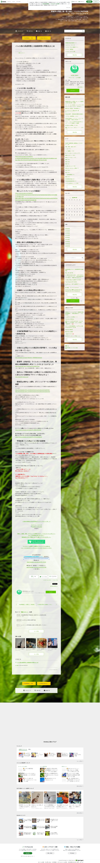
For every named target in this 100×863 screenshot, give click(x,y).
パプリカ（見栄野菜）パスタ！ (72, 116)
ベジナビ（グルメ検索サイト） (72, 47)
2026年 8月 (74, 197)
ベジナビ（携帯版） (69, 49)
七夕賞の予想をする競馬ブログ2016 (73, 279)
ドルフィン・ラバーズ (70, 45)
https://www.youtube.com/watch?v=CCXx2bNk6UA (28, 437)
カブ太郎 (17, 665)
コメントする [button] (44, 576)
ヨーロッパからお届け (22, 766)
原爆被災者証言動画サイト (71, 42)
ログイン (96, 1)
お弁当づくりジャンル (23, 749)
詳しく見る (50, 853)
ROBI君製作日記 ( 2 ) (69, 179)
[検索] (83, 31)
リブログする (53, 577)
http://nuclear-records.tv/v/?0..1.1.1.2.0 (36, 562)
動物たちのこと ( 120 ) (70, 155)
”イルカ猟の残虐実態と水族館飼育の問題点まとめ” (27, 662)
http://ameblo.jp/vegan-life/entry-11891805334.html (28, 357)
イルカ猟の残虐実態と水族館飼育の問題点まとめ (35, 46)
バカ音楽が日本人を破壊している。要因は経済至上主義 (45, 38)
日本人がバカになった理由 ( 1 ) (72, 168)
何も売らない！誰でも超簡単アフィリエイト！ (74, 285)
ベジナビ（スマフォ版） (70, 51)
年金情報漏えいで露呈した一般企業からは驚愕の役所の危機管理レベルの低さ (30, 38)
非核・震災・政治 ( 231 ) (70, 146)
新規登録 (89, 1)
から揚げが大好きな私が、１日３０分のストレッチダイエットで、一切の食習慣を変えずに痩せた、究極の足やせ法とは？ (74, 276)
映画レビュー (64, 766)
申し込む (72, 853)
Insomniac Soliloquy (69, 319)
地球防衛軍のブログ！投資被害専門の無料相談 (74, 270)
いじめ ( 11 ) (68, 148)
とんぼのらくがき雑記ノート (71, 316)
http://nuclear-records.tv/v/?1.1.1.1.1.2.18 (36, 567)
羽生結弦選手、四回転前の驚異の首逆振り (74, 114)
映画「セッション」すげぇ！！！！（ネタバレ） (74, 128)
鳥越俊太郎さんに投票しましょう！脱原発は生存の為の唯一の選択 (74, 102)
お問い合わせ (48, 862)
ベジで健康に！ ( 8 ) (69, 151)
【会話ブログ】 (69, 333)
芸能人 (29, 749)
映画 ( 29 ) (67, 159)
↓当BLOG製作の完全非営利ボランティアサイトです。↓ (36, 521)
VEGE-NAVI (74, 75)
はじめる (28, 853)
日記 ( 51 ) (67, 172)
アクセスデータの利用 (63, 862)
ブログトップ (20, 31)
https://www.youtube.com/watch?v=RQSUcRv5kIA (28, 430)
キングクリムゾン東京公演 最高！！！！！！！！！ (72, 111)
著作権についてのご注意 (72, 347)
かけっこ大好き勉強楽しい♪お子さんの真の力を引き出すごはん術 (74, 326)
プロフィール (71, 77)
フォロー (51, 592)
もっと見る (36, 631)
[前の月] (70, 198)
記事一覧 (30, 31)
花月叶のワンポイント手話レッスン (73, 336)
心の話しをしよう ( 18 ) (70, 166)
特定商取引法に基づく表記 (74, 862)
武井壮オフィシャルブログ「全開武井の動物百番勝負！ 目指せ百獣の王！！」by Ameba (74, 313)
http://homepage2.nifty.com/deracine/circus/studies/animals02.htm (32, 391)
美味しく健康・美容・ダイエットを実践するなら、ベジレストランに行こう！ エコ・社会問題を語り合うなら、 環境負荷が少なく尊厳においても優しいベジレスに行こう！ (36, 535)
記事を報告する (54, 586)
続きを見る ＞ (81, 87)
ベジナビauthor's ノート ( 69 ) (72, 183)
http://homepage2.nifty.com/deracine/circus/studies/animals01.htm (32, 390)
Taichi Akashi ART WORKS (71, 281)
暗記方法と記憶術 (69, 331)
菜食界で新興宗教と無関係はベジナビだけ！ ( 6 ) (73, 144)
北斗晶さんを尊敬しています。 (72, 125)
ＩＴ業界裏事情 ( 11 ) (69, 174)
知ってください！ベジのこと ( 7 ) (72, 153)
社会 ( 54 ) (67, 170)
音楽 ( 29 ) (67, 161)
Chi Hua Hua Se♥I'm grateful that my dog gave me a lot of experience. (73, 290)
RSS (68, 346)
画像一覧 (40, 31)
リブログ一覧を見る (53, 669)
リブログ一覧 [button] (55, 580)
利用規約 (55, 862)
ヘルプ (82, 862)
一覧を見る (74, 55)
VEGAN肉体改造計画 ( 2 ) (70, 181)
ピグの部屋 (78, 77)
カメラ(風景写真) (43, 766)
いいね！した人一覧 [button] (46, 580)
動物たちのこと (21, 52)
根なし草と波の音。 (69, 272)
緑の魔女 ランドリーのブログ (72, 287)
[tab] (23, 749)
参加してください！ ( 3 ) (70, 157)
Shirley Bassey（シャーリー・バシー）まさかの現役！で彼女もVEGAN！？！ (74, 119)
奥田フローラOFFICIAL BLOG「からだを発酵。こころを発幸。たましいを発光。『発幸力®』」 (74, 322)
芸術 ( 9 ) (67, 163)
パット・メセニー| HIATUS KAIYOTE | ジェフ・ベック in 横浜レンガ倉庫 (74, 122)
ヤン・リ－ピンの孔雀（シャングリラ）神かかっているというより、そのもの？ (74, 105)
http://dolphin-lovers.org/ (21, 377)
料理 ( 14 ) (67, 176)
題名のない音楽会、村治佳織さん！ (73, 108)
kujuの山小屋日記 (69, 329)
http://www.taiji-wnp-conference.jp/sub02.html (27, 366)
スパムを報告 (41, 862)
